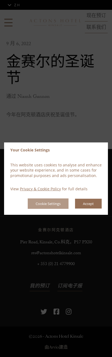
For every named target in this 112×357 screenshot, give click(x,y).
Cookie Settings (48, 203)
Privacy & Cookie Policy (40, 188)
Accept (88, 203)
